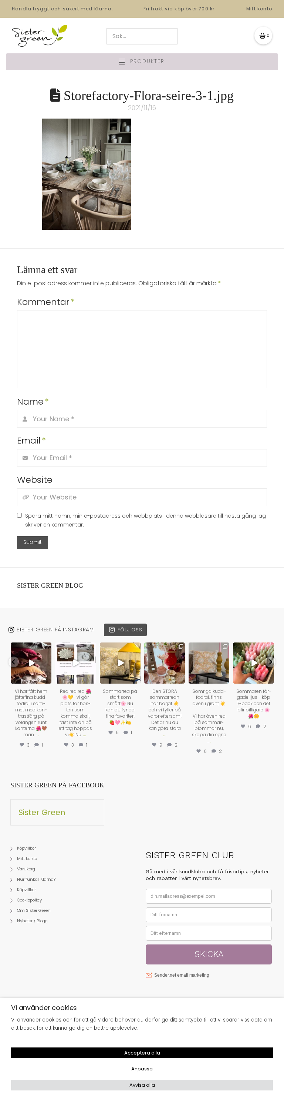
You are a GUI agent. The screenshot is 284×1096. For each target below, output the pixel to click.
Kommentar (46, 302)
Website (35, 480)
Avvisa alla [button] (142, 1085)
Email (31, 440)
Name (33, 401)
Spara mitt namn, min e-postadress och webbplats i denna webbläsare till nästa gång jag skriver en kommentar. (145, 520)
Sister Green (41, 812)
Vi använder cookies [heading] (44, 1007)
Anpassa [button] (142, 1068)
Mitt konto (259, 9)
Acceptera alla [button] (142, 1052)
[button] (263, 35)
